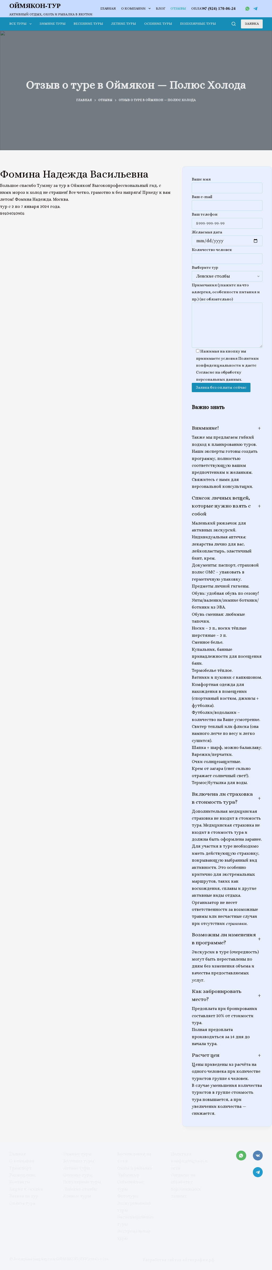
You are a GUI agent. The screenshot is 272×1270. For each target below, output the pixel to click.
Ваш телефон (205, 214)
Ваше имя (201, 179)
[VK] (258, 1156)
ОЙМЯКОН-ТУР (35, 5)
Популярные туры (198, 24)
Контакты (19, 1181)
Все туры (18, 24)
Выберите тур (205, 267)
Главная (108, 8)
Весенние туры (88, 24)
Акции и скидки (26, 1189)
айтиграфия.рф (198, 1259)
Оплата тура (22, 1203)
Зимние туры (53, 24)
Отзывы (178, 8)
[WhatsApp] (247, 9)
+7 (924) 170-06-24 (219, 8)
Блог (160, 8)
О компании (133, 8)
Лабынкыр (128, 1174)
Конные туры (77, 1195)
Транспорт (20, 1168)
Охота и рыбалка (134, 1168)
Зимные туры (77, 1153)
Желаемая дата (207, 232)
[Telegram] (255, 9)
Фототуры (127, 1195)
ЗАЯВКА (252, 24)
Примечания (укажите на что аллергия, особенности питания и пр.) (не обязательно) (226, 292)
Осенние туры (158, 24)
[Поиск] (234, 24)
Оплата (198, 8)
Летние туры (123, 24)
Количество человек (212, 249)
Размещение (22, 1174)
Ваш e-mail (202, 196)
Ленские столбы (80, 1189)
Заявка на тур (23, 1195)
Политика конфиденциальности (189, 1161)
